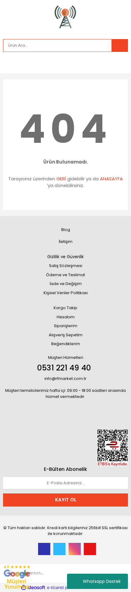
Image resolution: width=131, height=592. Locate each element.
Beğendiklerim (65, 344)
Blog (65, 230)
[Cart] (119, 62)
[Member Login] (9, 62)
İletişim (66, 241)
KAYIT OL (65, 499)
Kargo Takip (65, 308)
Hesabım (66, 317)
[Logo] (65, 16)
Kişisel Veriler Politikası (66, 293)
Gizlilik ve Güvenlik (65, 257)
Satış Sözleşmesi (65, 266)
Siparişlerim (65, 326)
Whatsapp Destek (102, 581)
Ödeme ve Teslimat (65, 275)
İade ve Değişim (66, 284)
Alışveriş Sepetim (66, 335)
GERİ (61, 178)
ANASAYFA (111, 178)
